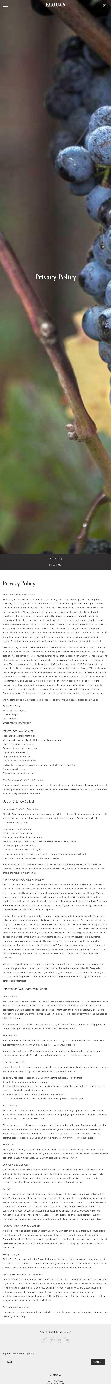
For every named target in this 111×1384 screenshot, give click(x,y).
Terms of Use (55, 565)
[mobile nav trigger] (5, 5)
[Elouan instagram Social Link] (59, 1340)
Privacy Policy (55, 558)
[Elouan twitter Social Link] (52, 1340)
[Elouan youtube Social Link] (67, 1340)
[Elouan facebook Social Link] (44, 1340)
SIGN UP (98, 1362)
